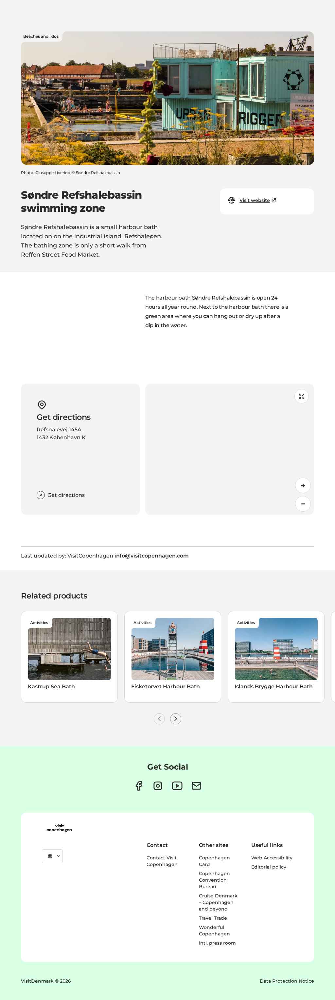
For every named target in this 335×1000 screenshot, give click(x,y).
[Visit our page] (158, 786)
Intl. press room (217, 943)
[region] (229, 449)
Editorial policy (268, 867)
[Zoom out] (303, 504)
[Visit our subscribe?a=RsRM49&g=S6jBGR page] (196, 786)
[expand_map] (301, 396)
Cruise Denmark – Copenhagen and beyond (218, 902)
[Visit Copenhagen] (59, 828)
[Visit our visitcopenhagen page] (138, 786)
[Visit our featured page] (177, 786)
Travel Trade (213, 918)
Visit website (254, 200)
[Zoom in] (303, 485)
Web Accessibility (271, 858)
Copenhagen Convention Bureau (214, 880)
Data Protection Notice (287, 981)
